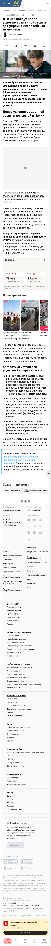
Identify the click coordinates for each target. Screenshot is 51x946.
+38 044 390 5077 (34, 510)
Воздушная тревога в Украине (19, 646)
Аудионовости (13, 621)
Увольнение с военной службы (19, 668)
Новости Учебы (14, 749)
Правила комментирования (34, 558)
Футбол (10, 799)
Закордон (7, 10)
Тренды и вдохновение (16, 784)
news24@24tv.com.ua (11, 510)
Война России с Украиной (19, 632)
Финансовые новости (16, 706)
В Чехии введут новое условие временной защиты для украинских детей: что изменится (38, 10)
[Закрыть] (46, 922)
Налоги (10, 712)
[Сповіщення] (48, 3)
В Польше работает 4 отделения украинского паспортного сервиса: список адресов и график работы (24, 197)
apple (27, 862)
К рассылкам (15, 845)
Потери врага (12, 656)
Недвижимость (14, 774)
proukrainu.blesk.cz (22, 39)
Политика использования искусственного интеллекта (13, 583)
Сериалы (10, 741)
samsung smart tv (27, 868)
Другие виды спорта (15, 810)
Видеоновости (13, 617)
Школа (10, 756)
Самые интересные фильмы (18, 727)
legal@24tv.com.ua (32, 906)
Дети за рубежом (19, 10)
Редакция (6, 551)
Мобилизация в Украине (19, 664)
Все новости (13, 604)
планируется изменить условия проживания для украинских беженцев (20, 460)
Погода (10, 624)
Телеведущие (8, 564)
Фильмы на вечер (14, 734)
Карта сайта (31, 583)
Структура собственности (37, 575)
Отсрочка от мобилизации (18, 681)
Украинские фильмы (15, 731)
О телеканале (8, 559)
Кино (9, 724)
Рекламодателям (9, 568)
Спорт (10, 793)
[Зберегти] (44, 46)
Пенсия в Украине (14, 716)
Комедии (10, 737)
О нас (5, 547)
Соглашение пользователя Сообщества (37, 552)
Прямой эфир (12, 614)
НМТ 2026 (11, 759)
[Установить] (25, 927)
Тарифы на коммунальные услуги (21, 709)
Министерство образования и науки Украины (25, 752)
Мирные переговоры (15, 642)
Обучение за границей (16, 766)
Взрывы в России (14, 653)
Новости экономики (16, 695)
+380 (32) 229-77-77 (17, 903)
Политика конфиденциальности (11, 576)
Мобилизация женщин (16, 674)
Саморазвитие (13, 763)
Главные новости (14, 607)
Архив (29, 579)
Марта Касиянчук (16, 34)
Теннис (10, 803)
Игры (29, 587)
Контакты (31, 567)
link (28, 520)
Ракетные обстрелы (15, 636)
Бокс (9, 796)
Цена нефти (12, 699)
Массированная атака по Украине (21, 649)
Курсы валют (12, 702)
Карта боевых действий (16, 639)
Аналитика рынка (14, 778)
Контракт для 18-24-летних (18, 678)
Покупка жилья (13, 781)
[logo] (16, 3)
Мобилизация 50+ (14, 671)
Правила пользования (11, 572)
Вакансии (31, 571)
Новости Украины (14, 611)
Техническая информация (37, 563)
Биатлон (10, 806)
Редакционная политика (12, 555)
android (10, 862)
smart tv (10, 868)
